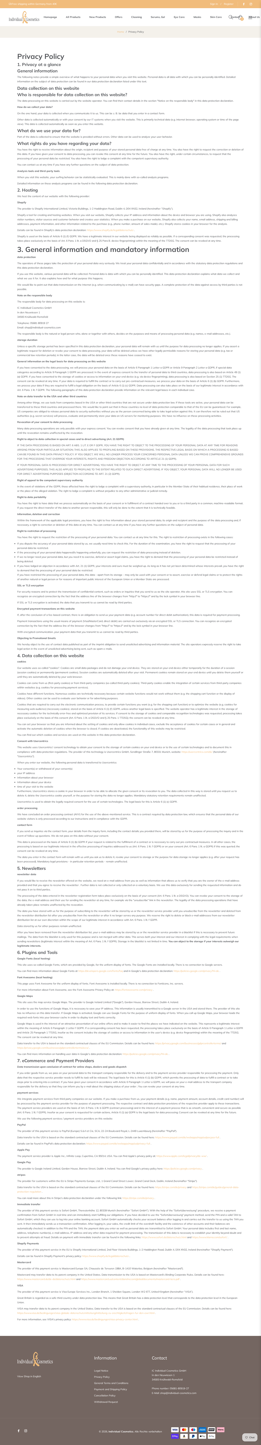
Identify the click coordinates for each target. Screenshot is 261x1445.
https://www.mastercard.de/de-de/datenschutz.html (46, 1279)
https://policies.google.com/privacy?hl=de (196, 971)
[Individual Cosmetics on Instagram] (250, 3)
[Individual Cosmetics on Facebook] (243, 3)
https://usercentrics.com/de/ (197, 751)
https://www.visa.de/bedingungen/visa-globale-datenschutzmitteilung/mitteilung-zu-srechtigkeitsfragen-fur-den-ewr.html (85, 1313)
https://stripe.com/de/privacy (170, 1187)
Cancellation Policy (104, 1395)
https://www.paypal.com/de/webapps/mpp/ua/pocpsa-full (187, 1137)
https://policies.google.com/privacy (183, 1168)
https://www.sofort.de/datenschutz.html (164, 1237)
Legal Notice (101, 1370)
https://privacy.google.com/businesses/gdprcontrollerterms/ (188, 1043)
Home (120, 31)
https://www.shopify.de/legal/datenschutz (110, 230)
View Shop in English (29, 1376)
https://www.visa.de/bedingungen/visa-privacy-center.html (105, 1319)
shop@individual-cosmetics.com (178, 1393)
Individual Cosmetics (120, 1431)
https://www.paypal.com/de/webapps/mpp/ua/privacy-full (118, 1143)
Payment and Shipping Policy (110, 1389)
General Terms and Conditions (111, 1383)
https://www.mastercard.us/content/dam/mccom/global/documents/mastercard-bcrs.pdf (130, 1279)
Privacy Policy (102, 1376)
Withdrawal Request (106, 1401)
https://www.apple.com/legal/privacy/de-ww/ (181, 1156)
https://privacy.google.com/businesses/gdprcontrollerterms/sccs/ (53, 1047)
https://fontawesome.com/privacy (133, 989)
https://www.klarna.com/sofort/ (209, 1237)
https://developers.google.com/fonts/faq (100, 971)
